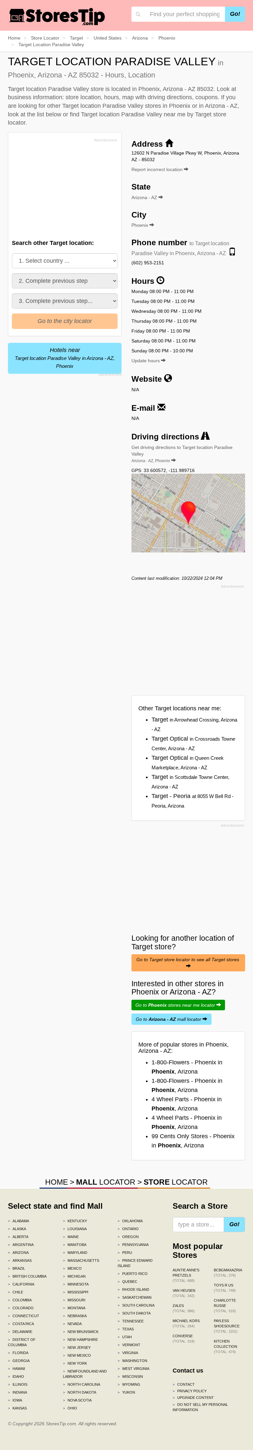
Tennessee (131, 1321)
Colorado (21, 1308)
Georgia (19, 1361)
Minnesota (76, 1284)
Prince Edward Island (135, 1263)
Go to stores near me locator (175, 1005)
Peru (125, 1253)
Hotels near (65, 358)
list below (49, 114)
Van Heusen (184, 1293)
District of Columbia (22, 1342)
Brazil (16, 1268)
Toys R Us (225, 1287)
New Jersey (77, 1347)
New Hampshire (80, 1340)
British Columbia (27, 1276)
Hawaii (16, 1369)
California (21, 1284)
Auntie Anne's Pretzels (186, 1275)
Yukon (126, 1392)
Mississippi (75, 1292)
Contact (184, 1384)
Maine (71, 1237)
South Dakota (134, 1313)
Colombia (20, 1300)
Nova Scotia (77, 1400)
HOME (56, 1182)
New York (75, 1363)
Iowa (15, 1400)
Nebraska (75, 1316)
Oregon (128, 1237)
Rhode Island (133, 1289)
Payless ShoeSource (226, 1326)
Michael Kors (186, 1323)
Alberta (18, 1237)
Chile (15, 1292)
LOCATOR (105, 1182)
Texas (126, 1329)
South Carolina (136, 1305)
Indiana (17, 1392)
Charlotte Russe (225, 1305)
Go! (235, 14)
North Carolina (81, 1384)
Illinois (17, 1384)
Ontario (128, 1229)
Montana (74, 1308)
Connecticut (23, 1316)
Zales (184, 1308)
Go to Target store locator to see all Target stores (188, 959)
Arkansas (20, 1260)
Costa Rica (21, 1324)
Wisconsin (130, 1376)
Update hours (146, 360)
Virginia (128, 1353)
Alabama (18, 1221)
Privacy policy (190, 1391)
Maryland (75, 1253)
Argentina (21, 1245)
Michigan (74, 1276)
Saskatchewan (135, 1297)
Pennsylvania (133, 1245)
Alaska (17, 1229)
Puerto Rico (133, 1274)
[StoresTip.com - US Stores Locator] (57, 16)
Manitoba (74, 1245)
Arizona (18, 1253)
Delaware (20, 1332)
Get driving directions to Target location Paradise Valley (182, 454)
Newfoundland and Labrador (85, 1373)
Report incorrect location (157, 169)
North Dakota (79, 1392)
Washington (132, 1361)
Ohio (70, 1408)
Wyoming (129, 1384)
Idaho (16, 1376)
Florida (18, 1353)
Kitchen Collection (225, 1346)
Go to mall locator (169, 1019)
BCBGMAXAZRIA (228, 1272)
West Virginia (133, 1369)
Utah (125, 1337)
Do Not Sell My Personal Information (200, 1407)
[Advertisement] (61, 190)
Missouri (74, 1300)
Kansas (17, 1408)
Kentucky (75, 1221)
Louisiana (75, 1229)
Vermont (129, 1345)
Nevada (72, 1324)
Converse (184, 1338)
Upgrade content (193, 1398)
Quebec (127, 1282)
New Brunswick (80, 1332)
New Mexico (77, 1355)
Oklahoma (130, 1221)
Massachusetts (81, 1260)
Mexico (72, 1268)
